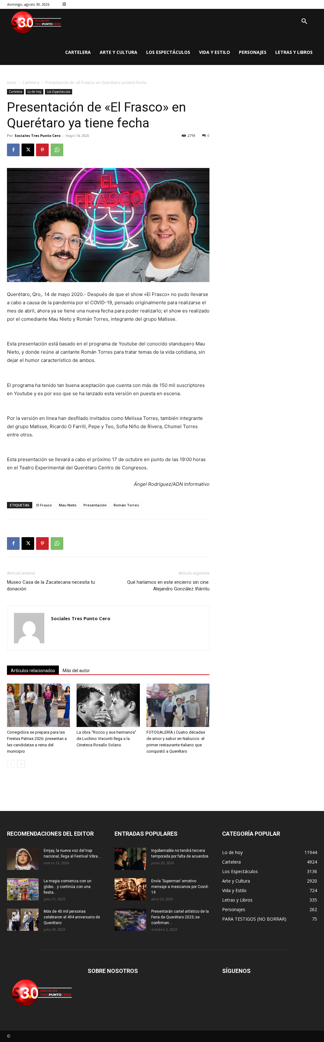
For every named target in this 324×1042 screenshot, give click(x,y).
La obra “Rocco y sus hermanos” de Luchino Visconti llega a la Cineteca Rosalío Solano (106, 738)
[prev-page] (11, 764)
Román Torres (126, 505)
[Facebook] (13, 150)
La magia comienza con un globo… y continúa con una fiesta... (67, 887)
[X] (28, 150)
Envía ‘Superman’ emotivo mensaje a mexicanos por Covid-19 (180, 887)
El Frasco (44, 505)
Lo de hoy (34, 91)
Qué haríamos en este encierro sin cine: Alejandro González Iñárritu (168, 585)
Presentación (95, 505)
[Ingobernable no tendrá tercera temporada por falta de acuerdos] (130, 859)
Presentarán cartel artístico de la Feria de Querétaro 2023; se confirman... (180, 917)
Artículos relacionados (33, 670)
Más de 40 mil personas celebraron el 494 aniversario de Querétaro (72, 917)
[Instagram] (64, 4)
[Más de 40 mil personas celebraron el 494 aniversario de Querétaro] (23, 920)
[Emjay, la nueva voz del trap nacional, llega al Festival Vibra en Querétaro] (23, 859)
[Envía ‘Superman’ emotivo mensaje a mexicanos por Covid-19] (130, 889)
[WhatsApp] (57, 150)
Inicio (11, 82)
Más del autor (76, 670)
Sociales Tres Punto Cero (37, 135)
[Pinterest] (42, 150)
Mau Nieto (68, 505)
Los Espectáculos (58, 91)
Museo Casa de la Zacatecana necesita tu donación (51, 585)
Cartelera (30, 82)
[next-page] (21, 764)
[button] (304, 21)
